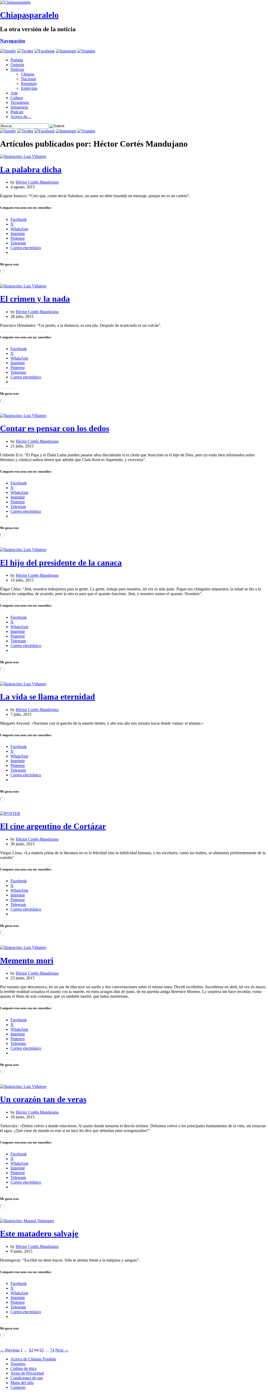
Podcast (16, 112)
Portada (16, 60)
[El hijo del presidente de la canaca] (23, 549)
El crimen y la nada (35, 298)
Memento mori (26, 960)
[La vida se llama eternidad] (23, 684)
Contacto (17, 1387)
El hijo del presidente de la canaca (61, 562)
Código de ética (23, 1368)
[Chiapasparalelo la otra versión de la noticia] (134, 2)
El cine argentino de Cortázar (53, 826)
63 (31, 1350)
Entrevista (29, 88)
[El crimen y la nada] (23, 286)
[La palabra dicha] (23, 156)
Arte (14, 93)
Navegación (12, 41)
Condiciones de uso (26, 1378)
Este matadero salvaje (39, 1233)
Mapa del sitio (22, 1382)
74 (52, 1350)
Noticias (17, 69)
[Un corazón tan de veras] (23, 1086)
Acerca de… (20, 116)
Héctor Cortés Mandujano (37, 182)
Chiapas (27, 74)
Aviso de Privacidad (27, 1373)
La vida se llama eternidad (47, 696)
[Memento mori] (23, 947)
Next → (62, 1350)
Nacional (28, 79)
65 (42, 1350)
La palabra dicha (31, 169)
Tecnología (19, 102)
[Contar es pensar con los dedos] (23, 415)
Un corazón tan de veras (43, 1099)
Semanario (19, 107)
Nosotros (17, 1363)
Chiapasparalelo (29, 15)
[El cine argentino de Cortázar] (10, 813)
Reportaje (29, 83)
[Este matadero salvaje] (27, 1221)
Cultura (16, 97)
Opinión (17, 64)
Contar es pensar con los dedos (54, 428)
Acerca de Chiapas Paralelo (33, 1359)
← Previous (10, 1350)
